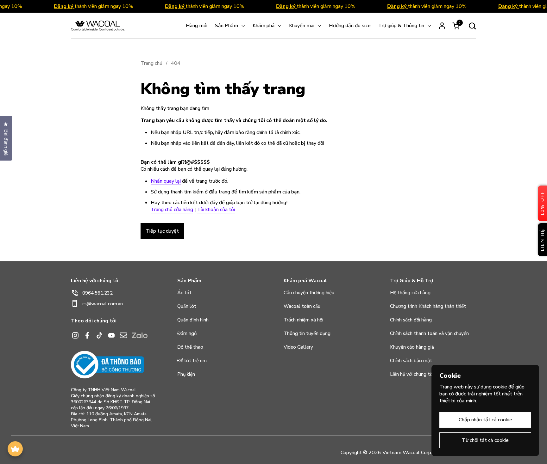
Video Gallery (298, 347)
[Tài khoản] (442, 26)
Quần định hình (193, 320)
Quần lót (186, 306)
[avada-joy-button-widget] (15, 448)
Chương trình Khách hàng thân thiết (428, 306)
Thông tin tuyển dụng (307, 333)
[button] (472, 26)
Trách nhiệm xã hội (303, 320)
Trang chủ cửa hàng (172, 209)
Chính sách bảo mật (411, 360)
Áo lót (184, 293)
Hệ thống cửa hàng (410, 293)
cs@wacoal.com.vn (102, 304)
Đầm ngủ (187, 333)
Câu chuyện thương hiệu (309, 293)
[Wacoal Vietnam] (98, 26)
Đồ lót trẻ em (192, 360)
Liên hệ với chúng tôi (412, 374)
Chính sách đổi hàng (411, 320)
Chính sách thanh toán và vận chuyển (429, 333)
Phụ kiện (186, 374)
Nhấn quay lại (166, 181)
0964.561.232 (97, 293)
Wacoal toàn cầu (302, 306)
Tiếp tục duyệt (162, 231)
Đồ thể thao (190, 347)
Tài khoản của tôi (216, 209)
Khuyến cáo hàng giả (412, 347)
